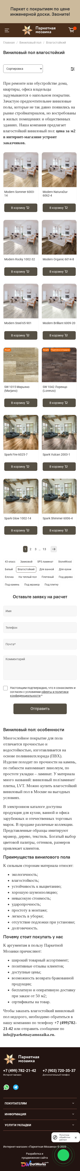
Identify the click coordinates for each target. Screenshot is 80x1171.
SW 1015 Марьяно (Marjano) (16, 388)
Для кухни (65, 569)
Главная (9, 42)
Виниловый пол (30, 42)
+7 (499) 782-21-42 (19, 1070)
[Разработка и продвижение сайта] (35, 1163)
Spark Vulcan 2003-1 (56, 454)
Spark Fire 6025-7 (16, 454)
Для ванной (46, 569)
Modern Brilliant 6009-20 (59, 323)
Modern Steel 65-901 (18, 323)
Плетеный (48, 577)
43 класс (10, 561)
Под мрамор (32, 584)
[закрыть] (76, 1137)
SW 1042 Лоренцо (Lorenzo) (55, 388)
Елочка (9, 577)
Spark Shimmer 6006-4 (58, 518)
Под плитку (51, 584)
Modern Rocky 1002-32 (19, 259)
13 (44, 549)
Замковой (26, 561)
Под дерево (66, 577)
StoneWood (65, 561)
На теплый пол (28, 577)
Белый (9, 569)
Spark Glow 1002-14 (17, 518)
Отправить (40, 709)
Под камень (12, 584)
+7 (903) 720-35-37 (59, 1070)
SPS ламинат (45, 561)
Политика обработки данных (64, 1137)
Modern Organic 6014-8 (58, 259)
